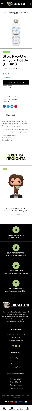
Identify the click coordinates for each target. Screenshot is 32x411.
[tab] (16, 114)
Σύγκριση (10, 87)
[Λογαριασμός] (12, 408)
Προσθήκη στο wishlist (5, 87)
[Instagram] (13, 346)
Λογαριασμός (12, 409)
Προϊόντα (4, 409)
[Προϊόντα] (4, 408)
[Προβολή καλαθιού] (30, 4)
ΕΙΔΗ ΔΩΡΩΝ (17, 11)
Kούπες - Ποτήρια (14, 96)
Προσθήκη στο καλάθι (16, 82)
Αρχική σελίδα (9, 11)
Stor (9, 68)
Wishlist (28, 409)
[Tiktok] (19, 346)
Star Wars (16, 212)
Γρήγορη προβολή (30, 172)
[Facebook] (16, 346)
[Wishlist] (28, 408)
